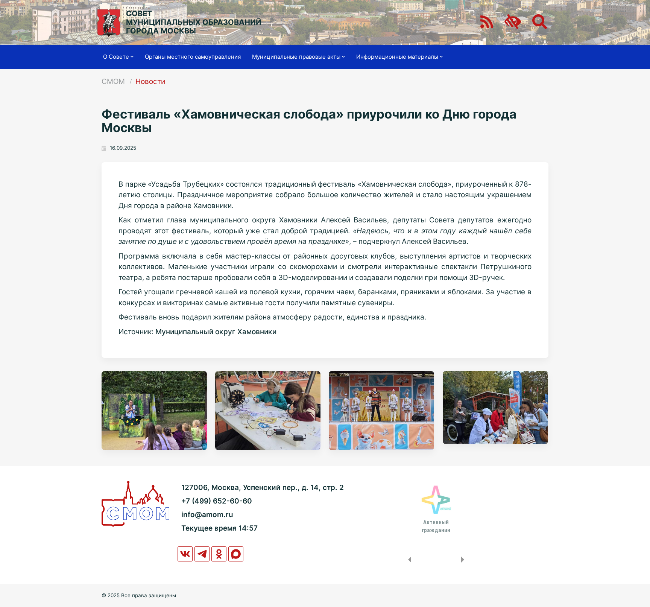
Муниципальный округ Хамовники (215, 331)
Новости (150, 81)
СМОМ (113, 81)
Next (464, 560)
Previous (408, 560)
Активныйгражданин (436, 526)
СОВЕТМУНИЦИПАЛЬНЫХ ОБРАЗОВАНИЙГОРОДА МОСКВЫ (193, 22)
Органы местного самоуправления (193, 56)
